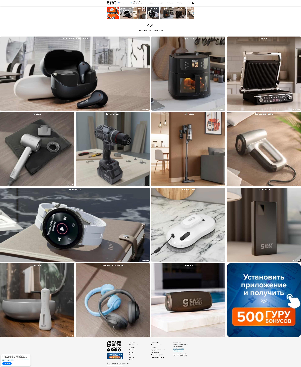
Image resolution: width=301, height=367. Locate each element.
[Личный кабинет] (192, 3)
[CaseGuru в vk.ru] (108, 349)
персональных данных (8, 359)
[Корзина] (190, 3)
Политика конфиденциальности (115, 365)
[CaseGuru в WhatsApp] (112, 349)
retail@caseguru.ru (178, 351)
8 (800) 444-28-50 (137, 2)
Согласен (7, 363)
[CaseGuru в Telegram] (115, 349)
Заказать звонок (137, 3)
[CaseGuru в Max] (119, 349)
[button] (107, 13)
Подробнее (144, 109)
